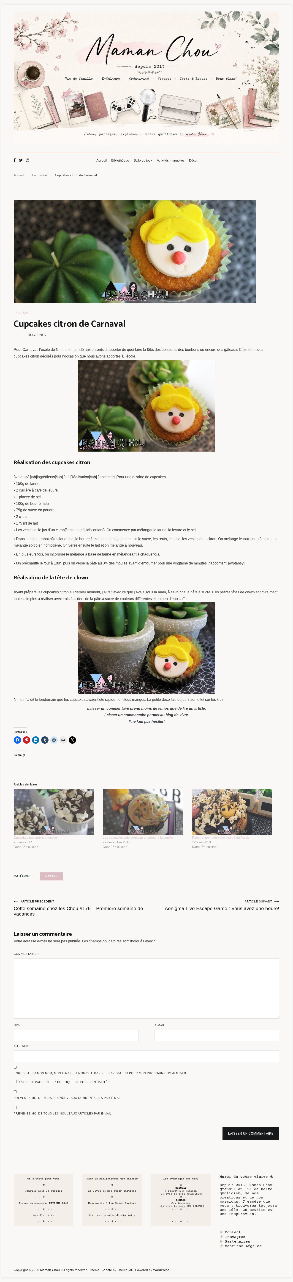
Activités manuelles (170, 160)
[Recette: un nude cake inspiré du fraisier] (234, 812)
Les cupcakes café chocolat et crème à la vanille (138, 837)
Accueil (101, 160)
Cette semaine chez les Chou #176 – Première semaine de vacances (78, 908)
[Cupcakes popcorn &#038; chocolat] (56, 812)
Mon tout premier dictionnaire (112, 1215)
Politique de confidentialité (83, 1082)
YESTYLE (181, 1188)
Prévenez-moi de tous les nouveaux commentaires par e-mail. (68, 1098)
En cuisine (22, 313)
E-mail (160, 1025)
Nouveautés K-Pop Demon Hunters (112, 1203)
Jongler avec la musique (43, 1191)
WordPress (161, 1270)
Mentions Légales (243, 1246)
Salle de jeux (143, 160)
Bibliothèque (120, 160)
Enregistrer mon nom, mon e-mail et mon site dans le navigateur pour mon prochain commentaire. (101, 1073)
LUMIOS (181, 1200)
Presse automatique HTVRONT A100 (43, 1203)
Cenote (106, 1270)
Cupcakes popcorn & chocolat (35, 837)
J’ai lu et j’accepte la (64, 1082)
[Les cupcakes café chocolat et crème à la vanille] (145, 812)
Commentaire (26, 953)
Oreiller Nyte (43, 1215)
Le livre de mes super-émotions (112, 1191)
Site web (21, 1045)
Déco (193, 160)
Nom (17, 1025)
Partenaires (237, 1242)
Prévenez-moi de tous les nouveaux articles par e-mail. (63, 1113)
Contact (233, 1232)
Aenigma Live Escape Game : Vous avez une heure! (222, 905)
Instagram (235, 1237)
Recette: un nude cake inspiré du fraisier (221, 837)
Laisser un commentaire (251, 1133)
